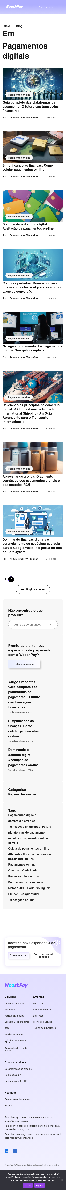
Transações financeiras (24, 826)
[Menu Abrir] (59, 7)
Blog (19, 26)
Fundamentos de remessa (26, 882)
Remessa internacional (24, 876)
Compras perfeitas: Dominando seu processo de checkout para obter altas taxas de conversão (32, 287)
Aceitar (27, 1185)
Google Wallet (30, 894)
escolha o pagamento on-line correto (28, 840)
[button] (18, 955)
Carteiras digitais (39, 888)
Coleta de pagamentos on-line (28, 848)
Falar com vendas (24, 664)
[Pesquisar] (52, 624)
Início (6, 26)
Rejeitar (39, 1185)
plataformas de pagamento (26, 832)
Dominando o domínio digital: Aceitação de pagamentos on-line (28, 226)
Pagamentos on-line (19, 94)
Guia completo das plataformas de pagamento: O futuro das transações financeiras (31, 106)
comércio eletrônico (22, 821)
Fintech (13, 894)
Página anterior (35, 589)
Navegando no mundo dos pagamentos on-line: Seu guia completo (32, 348)
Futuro (46, 826)
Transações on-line (21, 900)
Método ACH (16, 888)
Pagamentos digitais (22, 815)
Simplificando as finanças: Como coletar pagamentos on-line (28, 167)
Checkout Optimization (23, 870)
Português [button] (44, 7)
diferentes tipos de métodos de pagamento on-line (29, 856)
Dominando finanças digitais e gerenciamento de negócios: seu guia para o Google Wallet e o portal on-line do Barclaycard (32, 545)
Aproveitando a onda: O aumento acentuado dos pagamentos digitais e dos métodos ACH (31, 480)
